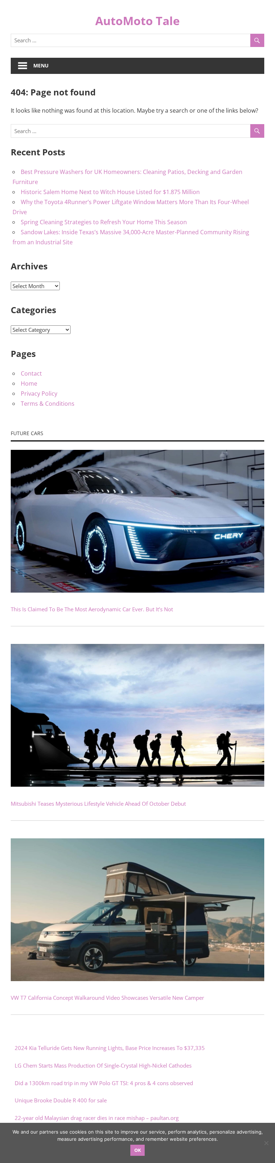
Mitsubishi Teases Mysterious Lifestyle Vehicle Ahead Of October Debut (98, 803)
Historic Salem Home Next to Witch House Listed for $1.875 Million (110, 192)
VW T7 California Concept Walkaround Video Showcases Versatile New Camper (107, 997)
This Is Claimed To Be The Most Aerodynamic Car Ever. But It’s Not (92, 609)
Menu (41, 65)
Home (29, 383)
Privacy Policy (39, 393)
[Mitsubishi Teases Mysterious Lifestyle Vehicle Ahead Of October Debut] (137, 784)
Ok (137, 1150)
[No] (266, 1142)
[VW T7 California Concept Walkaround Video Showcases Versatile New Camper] (137, 979)
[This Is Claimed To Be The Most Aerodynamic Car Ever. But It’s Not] (137, 590)
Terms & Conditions (47, 404)
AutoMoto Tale (137, 20)
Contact (31, 373)
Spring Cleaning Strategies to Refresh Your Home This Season (104, 222)
